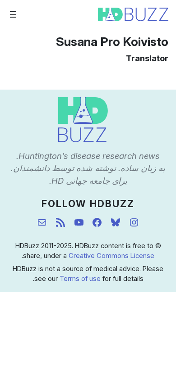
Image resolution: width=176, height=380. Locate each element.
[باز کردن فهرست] (13, 14)
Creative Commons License (111, 256)
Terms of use (80, 279)
